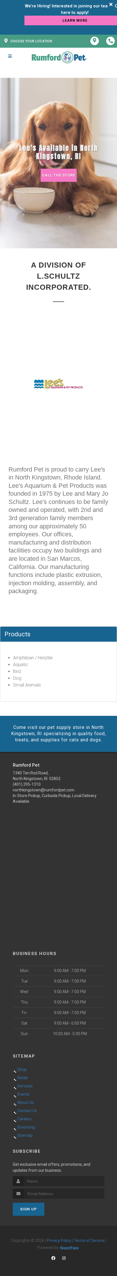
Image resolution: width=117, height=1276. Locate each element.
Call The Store (58, 175)
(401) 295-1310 (27, 784)
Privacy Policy (59, 1240)
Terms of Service (89, 1240)
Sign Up (28, 1209)
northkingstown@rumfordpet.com (43, 790)
